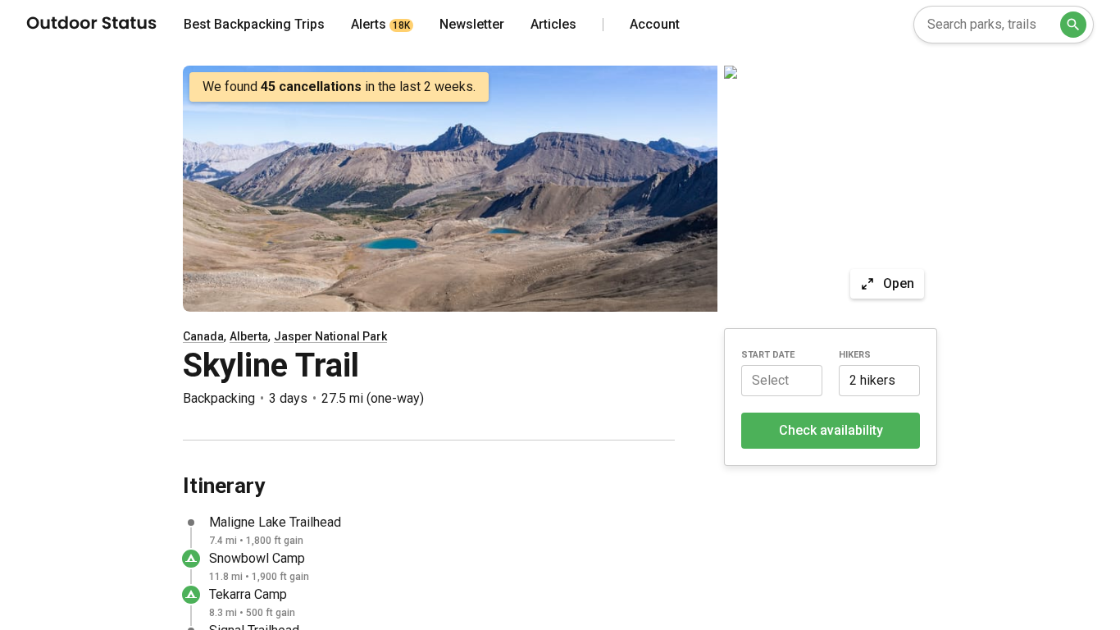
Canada (203, 336)
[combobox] (1003, 24)
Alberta (249, 336)
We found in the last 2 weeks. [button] (339, 86)
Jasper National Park (330, 336)
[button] (781, 380)
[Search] (1073, 24)
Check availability (831, 430)
